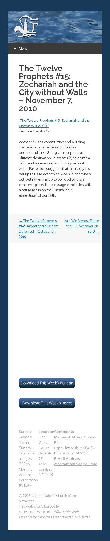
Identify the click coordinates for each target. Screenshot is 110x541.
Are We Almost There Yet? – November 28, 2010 (82, 225)
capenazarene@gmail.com (75, 464)
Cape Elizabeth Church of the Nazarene (27, 27)
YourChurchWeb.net (35, 511)
